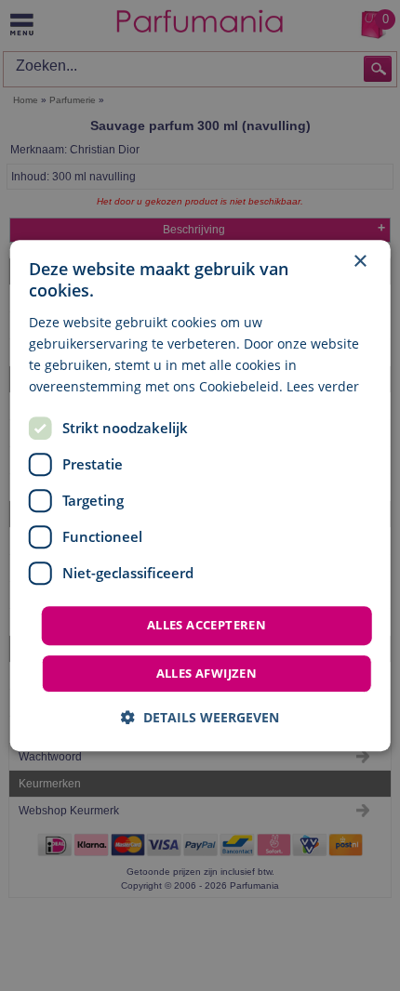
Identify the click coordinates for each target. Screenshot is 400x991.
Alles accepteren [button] (206, 624)
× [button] (360, 262)
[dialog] (200, 495)
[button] (200, 717)
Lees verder (323, 386)
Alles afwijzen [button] (207, 673)
